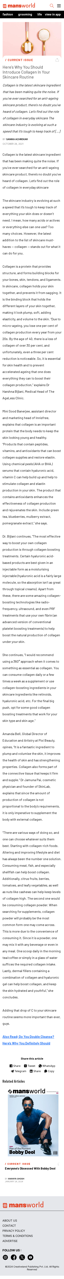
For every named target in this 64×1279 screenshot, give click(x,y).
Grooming (25, 14)
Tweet (31, 1066)
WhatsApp (49, 1066)
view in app (53, 14)
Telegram (20, 1071)
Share (17, 1066)
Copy (51, 1071)
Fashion (8, 14)
